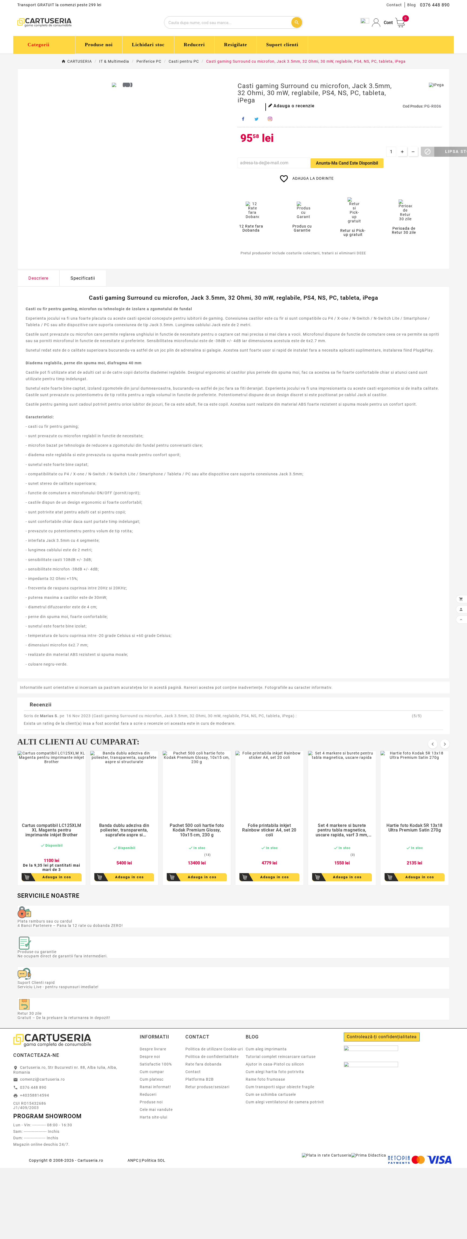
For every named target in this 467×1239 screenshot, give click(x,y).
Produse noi (151, 1102)
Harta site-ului (153, 1117)
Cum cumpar (152, 1072)
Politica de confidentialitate (212, 1056)
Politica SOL (153, 1160)
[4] (253, 106)
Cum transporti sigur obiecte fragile (280, 1087)
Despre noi (150, 1056)
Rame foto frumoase (265, 1079)
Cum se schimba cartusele (271, 1094)
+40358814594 (34, 1095)
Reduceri (148, 1094)
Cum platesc (152, 1079)
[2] (244, 106)
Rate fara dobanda (203, 1064)
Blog (411, 5)
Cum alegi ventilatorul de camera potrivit (285, 1102)
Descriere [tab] (38, 278)
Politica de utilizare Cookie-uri (214, 1049)
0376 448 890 (33, 1087)
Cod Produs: (413, 106)
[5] (257, 106)
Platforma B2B (199, 1079)
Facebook (243, 119)
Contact (394, 5)
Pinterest (270, 119)
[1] (239, 106)
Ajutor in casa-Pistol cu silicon (275, 1064)
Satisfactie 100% (156, 1064)
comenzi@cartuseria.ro (42, 1079)
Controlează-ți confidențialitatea (382, 1036)
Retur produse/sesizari (207, 1087)
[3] (248, 106)
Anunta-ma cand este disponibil (347, 163)
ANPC (133, 1160)
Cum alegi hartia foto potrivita (275, 1072)
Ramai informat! (155, 1087)
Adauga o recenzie (294, 105)
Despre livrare (153, 1049)
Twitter (256, 119)
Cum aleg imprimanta (266, 1049)
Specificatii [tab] (83, 278)
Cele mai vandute (156, 1109)
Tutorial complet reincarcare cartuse (281, 1056)
